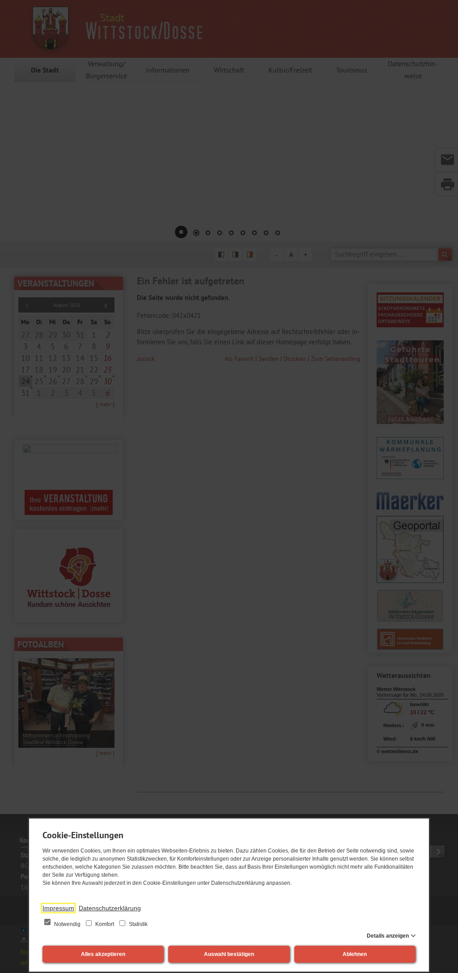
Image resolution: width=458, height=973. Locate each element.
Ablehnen (355, 954)
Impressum (58, 908)
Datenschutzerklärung (110, 908)
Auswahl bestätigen (229, 954)
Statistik (137, 924)
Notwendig (67, 924)
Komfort (104, 924)
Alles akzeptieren (103, 954)
